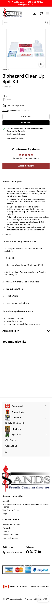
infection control (14, 321)
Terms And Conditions (12, 535)
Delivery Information (11, 524)
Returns (5, 531)
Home (4, 69)
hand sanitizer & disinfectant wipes (23, 324)
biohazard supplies (15, 318)
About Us (6, 501)
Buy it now (26, 122)
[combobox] (26, 22)
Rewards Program (10, 538)
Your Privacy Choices (11, 510)
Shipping (5, 110)
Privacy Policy (8, 528)
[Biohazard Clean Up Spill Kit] (20, 368)
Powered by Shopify (33, 599)
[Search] (47, 22)
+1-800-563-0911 (33, 2)
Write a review (26, 165)
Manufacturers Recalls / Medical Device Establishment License (25, 505)
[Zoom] (41, 64)
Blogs (4, 513)
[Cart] (41, 13)
